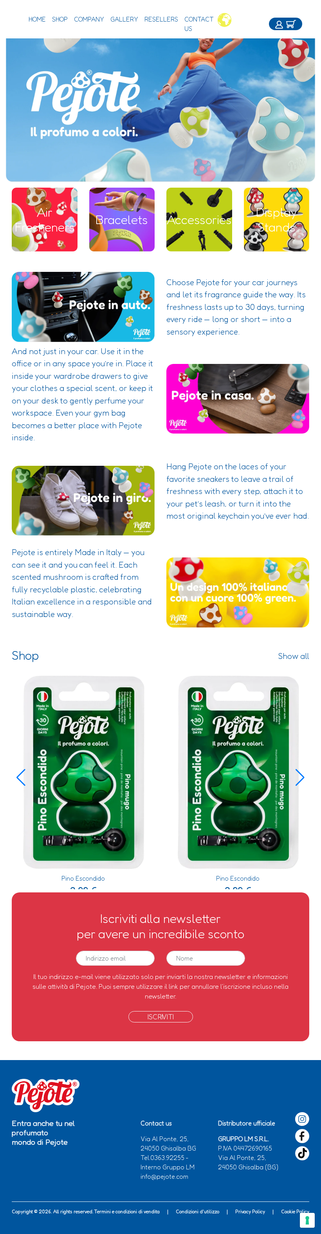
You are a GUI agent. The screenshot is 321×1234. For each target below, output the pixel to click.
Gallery (124, 19)
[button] (300, 777)
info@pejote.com (164, 1176)
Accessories (199, 219)
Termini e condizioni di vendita (127, 1211)
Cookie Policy (295, 1211)
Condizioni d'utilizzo (197, 1211)
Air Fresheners (44, 219)
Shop (60, 19)
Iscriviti (161, 1016)
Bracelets (122, 219)
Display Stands (276, 219)
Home (37, 19)
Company (89, 19)
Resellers (161, 19)
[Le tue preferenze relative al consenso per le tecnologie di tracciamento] (307, 1220)
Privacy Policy (250, 1211)
